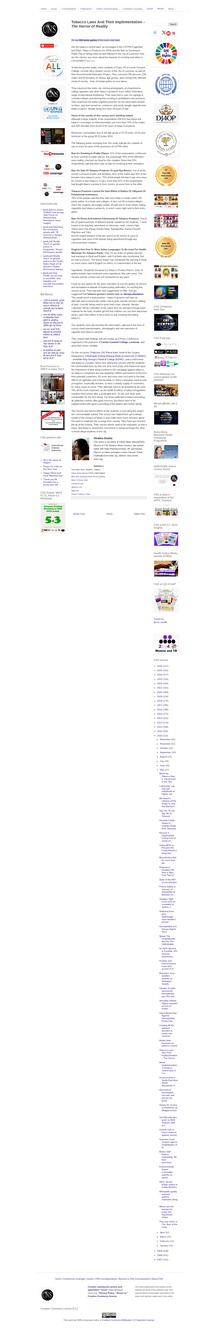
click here (114, 40)
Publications (86, 9)
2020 (160, 692)
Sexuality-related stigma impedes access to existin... (168, 1004)
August (164, 756)
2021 (160, 687)
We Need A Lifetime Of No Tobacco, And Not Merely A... (168, 802)
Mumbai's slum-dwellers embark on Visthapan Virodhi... (167, 978)
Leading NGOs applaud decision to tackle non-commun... (166, 1030)
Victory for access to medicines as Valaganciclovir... (168, 1109)
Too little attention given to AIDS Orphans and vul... (168, 1121)
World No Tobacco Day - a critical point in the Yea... (167, 777)
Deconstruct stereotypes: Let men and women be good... (166, 1095)
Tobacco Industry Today (80, 494)
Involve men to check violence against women (168, 1132)
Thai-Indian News (78, 470)
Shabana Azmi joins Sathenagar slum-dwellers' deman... (167, 916)
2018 (160, 701)
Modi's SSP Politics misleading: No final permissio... (168, 1157)
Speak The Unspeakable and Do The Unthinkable (167, 940)
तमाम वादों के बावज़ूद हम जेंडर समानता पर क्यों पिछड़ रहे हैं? (52, 344)
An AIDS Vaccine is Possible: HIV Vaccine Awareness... (168, 952)
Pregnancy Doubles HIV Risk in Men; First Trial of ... (167, 871)
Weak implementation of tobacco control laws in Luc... (168, 1067)
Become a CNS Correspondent (134, 1279)
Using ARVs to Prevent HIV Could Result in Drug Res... (168, 849)
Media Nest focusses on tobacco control (168, 1043)
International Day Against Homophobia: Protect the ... (168, 1017)
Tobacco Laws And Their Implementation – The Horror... (168, 1054)
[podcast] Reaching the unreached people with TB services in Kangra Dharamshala (53, 232)
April (162, 1232)
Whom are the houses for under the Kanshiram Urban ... (166, 1211)
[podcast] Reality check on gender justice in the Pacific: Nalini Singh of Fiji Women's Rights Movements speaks (53, 263)
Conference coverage (132, 9)
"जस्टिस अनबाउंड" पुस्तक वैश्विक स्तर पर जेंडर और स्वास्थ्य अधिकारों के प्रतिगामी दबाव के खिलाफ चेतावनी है (53, 305)
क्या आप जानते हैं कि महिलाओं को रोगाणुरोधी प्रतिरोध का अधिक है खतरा (52, 333)
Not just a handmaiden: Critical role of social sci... (167, 837)
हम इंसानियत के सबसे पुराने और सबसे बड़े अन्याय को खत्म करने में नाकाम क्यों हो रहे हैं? (53, 354)
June (162, 765)
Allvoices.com (76, 487)
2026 (160, 666)
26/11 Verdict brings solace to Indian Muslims (168, 1185)
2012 (160, 727)
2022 (160, 683)
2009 (160, 1251)
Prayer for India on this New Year (52, 467)
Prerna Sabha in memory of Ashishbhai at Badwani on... (167, 890)
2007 (160, 1259)
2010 (160, 735)
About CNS (157, 1279)
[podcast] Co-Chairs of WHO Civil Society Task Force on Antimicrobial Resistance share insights (53, 216)
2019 (160, 696)
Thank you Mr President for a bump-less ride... (51, 482)
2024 (160, 674)
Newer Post (79, 514)
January (164, 1245)
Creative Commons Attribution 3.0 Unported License (128, 1320)
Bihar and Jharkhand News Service (85, 477)
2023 (160, 679)
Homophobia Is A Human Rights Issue (167, 929)
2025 (160, 670)
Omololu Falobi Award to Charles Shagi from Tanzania (167, 824)
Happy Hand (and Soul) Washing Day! (53, 474)
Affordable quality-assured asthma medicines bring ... (168, 1196)
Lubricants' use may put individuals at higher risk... (167, 790)
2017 (160, 705)
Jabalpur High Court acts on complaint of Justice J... (167, 903)
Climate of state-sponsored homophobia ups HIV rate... (167, 992)
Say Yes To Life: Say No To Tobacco (167, 813)
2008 (160, 1255)
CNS (79, 1320)
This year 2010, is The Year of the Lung (168, 1224)
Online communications (107, 9)
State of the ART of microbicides (168, 881)
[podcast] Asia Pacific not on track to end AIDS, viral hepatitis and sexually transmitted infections (53, 280)
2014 (160, 718)
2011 (160, 731)
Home (43, 9)
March (163, 1236)
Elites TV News (77, 480)
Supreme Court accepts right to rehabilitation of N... (168, 1143)
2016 (160, 709)
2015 (160, 714)
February (165, 1241)
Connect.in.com (77, 484)
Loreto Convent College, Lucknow (120, 342)
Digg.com (75, 491)
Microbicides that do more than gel (167, 860)
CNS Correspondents (106, 1279)
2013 (160, 722)
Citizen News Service (79, 473)
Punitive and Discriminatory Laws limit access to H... (167, 965)
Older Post (139, 514)
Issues (54, 9)
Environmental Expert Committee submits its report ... (166, 1172)
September (166, 752)
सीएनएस (160, 9)
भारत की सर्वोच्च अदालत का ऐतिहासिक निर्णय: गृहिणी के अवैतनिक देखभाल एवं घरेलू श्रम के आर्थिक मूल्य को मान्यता (53, 320)
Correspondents (69, 9)
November (165, 744)
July (162, 761)
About (171, 9)
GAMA (150, 9)
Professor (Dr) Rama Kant (104, 352)
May (162, 769)
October (164, 748)
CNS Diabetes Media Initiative (118, 445)
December (165, 739)
